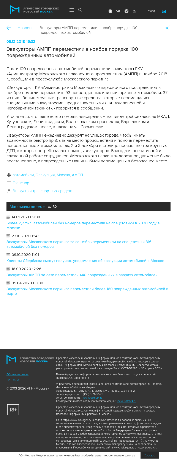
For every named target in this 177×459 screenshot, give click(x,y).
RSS (134, 11)
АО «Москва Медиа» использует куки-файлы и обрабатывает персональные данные (77, 455)
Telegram (126, 11)
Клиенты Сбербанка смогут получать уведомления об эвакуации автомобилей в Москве (85, 260)
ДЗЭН (110, 11)
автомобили (23, 175)
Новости (25, 27)
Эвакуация (45, 175)
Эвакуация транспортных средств (42, 190)
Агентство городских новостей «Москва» (34, 10)
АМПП (77, 175)
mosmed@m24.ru (92, 397)
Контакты (12, 379)
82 (54, 206)
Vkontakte (118, 11)
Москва (63, 175)
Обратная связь (17, 374)
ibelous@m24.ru (126, 401)
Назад (10, 28)
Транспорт (22, 182)
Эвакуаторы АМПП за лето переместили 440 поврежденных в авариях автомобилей (82, 275)
